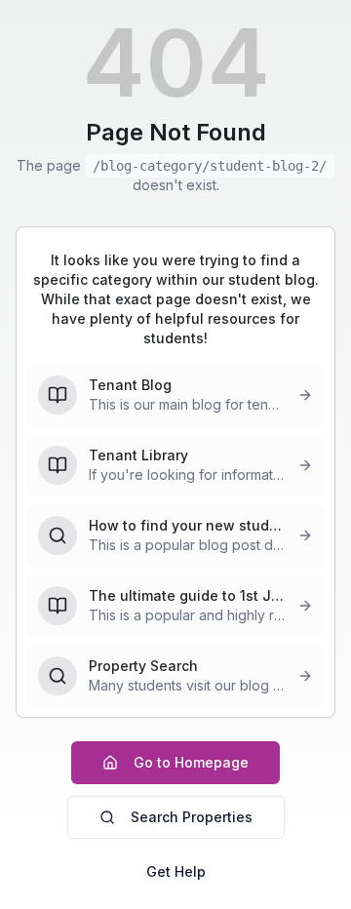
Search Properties (192, 817)
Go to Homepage (191, 762)
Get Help (176, 871)
